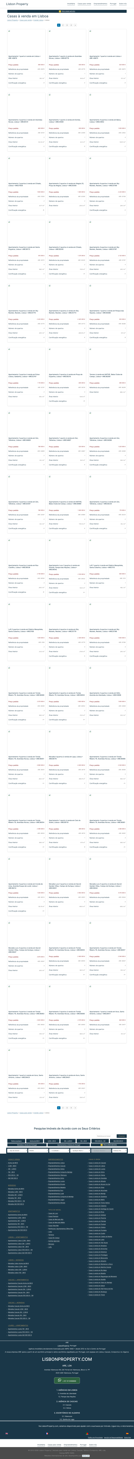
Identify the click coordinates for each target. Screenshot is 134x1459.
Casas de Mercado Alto (55, 1219)
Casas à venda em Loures (97, 1169)
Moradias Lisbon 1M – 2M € (17, 1272)
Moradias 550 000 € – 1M (16, 1201)
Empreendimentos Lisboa (56, 1163)
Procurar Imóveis (68, 11)
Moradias (12, 1185)
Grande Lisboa (38, 20)
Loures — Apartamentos (18, 1325)
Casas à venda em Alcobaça (98, 1292)
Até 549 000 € (118, 1141)
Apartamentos (14, 1211)
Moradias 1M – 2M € (14, 1198)
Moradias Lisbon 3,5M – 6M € (17, 1266)
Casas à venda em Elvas (96, 1212)
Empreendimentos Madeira (57, 1187)
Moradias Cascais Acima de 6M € (19, 1306)
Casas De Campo (53, 1238)
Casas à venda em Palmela (97, 1221)
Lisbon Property (17, 4)
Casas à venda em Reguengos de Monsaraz (103, 1276)
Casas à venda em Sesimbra (98, 1196)
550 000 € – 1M (100, 1141)
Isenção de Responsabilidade (113, 1437)
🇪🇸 (127, 1433)
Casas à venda (14, 1159)
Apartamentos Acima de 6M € (17, 1215)
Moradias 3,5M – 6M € (15, 1192)
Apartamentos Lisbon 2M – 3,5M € (19, 1243)
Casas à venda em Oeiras (97, 1175)
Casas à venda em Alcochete (98, 1190)
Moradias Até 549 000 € (16, 1204)
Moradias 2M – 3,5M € (15, 1195)
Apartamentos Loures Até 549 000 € (20, 1335)
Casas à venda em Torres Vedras (99, 1203)
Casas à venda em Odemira (97, 1206)
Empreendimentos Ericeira (56, 1184)
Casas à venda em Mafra (97, 1199)
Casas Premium (53, 1216)
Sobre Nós (127, 1437)
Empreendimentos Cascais (56, 1166)
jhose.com (86, 1456)
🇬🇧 (6, 1433)
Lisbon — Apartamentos (18, 1237)
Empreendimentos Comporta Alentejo (60, 1172)
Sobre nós (123, 4)
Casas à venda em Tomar (97, 1295)
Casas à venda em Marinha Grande (100, 1267)
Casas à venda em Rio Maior (98, 1270)
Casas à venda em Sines (96, 1187)
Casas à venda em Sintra (97, 1172)
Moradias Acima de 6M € (16, 1189)
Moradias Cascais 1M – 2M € (17, 1315)
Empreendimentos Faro (55, 1190)
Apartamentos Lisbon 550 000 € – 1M (20, 1250)
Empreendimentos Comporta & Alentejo (60, 1196)
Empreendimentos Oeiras (56, 1169)
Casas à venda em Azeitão (97, 1279)
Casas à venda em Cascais (97, 1163)
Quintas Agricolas (54, 1241)
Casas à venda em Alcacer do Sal (99, 1184)
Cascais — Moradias (16, 1302)
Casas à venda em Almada (97, 1181)
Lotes (50, 1232)
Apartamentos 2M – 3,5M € (17, 1221)
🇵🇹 (87, 1433)
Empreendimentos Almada (56, 1203)
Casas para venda (84, 4)
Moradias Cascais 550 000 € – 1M (19, 1318)
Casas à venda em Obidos (97, 1227)
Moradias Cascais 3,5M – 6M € (18, 1309)
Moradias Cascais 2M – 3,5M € (18, 1312)
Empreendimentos (100, 4)
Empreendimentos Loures (56, 1181)
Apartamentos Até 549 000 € (17, 1230)
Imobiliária (71, 4)
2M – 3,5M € (68, 1141)
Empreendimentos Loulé (56, 1193)
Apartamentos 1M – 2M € (16, 1224)
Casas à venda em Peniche (97, 1218)
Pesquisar (122, 1136)
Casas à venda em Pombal (97, 1224)
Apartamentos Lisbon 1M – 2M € (18, 1246)
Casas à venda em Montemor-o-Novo (101, 1264)
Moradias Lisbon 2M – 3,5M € (17, 1269)
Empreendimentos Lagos (56, 1199)
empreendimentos (55, 1159)
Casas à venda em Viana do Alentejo (100, 1282)
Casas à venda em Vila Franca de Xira (101, 1289)
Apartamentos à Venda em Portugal (68, 1145)
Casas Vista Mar (53, 1225)
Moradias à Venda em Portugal (27, 1145)
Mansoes (51, 1244)
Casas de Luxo (53, 1213)
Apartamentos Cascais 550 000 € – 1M (20, 1295)
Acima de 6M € (35, 1141)
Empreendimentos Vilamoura (57, 1175)
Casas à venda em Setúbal (97, 1215)
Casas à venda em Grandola (98, 1178)
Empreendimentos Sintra (56, 1178)
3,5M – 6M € (52, 1141)
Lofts (50, 1247)
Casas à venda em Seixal (97, 1285)
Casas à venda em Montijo (97, 1193)
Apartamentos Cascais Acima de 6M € (20, 1283)
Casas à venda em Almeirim (97, 1261)
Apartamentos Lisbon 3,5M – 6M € (19, 1240)
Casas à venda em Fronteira (98, 1230)
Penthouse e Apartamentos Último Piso (60, 1228)
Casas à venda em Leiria (96, 1239)
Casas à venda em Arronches (98, 1249)
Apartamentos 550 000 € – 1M (18, 1227)
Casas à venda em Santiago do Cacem (101, 1209)
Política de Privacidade (95, 1437)
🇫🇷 (47, 1433)
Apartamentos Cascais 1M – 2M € (19, 1292)
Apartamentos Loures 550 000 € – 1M (20, 1332)
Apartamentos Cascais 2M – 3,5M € (19, 1289)
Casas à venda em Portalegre (98, 1255)
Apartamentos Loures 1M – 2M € (18, 1329)
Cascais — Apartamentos (18, 1280)
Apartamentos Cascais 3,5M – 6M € (19, 1286)
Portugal (113, 4)
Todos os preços (16, 1141)
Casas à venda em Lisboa (97, 1166)
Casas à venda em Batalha (97, 1273)
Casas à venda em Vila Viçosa (98, 1242)
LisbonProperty (63, 1346)
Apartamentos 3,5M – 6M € (17, 1218)
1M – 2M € (83, 1141)
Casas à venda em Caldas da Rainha (100, 1236)
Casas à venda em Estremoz (98, 1252)
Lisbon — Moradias (16, 1260)
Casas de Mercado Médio (56, 1222)
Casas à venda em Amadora (98, 1246)
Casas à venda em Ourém (97, 1233)
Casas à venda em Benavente (98, 1258)
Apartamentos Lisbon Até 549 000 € (20, 1253)
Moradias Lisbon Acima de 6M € (18, 1263)
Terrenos (51, 1235)
